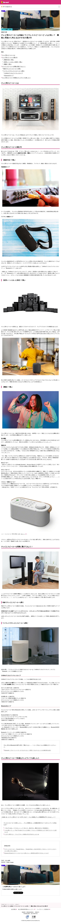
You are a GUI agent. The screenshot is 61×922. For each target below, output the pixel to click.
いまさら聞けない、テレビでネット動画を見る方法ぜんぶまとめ (21, 834)
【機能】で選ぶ (7, 64)
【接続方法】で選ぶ (8, 60)
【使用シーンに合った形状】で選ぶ (12, 62)
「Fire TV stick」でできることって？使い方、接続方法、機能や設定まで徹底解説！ (26, 828)
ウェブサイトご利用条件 (43, 909)
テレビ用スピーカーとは (8, 55)
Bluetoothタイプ (8, 75)
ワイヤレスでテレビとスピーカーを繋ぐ (14, 71)
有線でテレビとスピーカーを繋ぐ (12, 69)
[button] (59, 6)
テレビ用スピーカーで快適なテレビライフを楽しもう (16, 78)
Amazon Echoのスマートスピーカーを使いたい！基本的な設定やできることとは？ (26, 853)
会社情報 (13, 909)
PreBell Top (3, 904)
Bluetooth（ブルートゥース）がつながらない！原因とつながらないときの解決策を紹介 (27, 750)
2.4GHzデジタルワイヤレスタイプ (13, 73)
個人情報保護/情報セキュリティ (26, 909)
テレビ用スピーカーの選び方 (9, 57)
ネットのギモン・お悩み (13, 904)
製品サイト (23, 534)
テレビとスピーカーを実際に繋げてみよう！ (14, 66)
